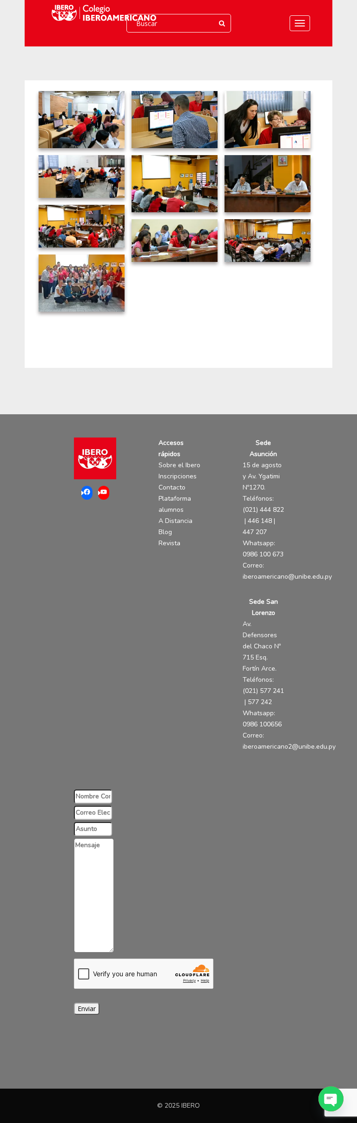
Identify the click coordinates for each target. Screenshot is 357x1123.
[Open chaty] (331, 1098)
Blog (165, 532)
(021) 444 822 (263, 509)
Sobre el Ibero (179, 465)
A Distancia (175, 520)
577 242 (260, 702)
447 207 (255, 532)
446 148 (260, 520)
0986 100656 (262, 724)
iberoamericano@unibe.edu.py (287, 576)
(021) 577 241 (263, 690)
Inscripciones (178, 476)
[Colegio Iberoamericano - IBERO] (101, 13)
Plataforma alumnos (175, 504)
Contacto (172, 487)
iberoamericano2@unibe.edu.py (289, 746)
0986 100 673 (263, 554)
